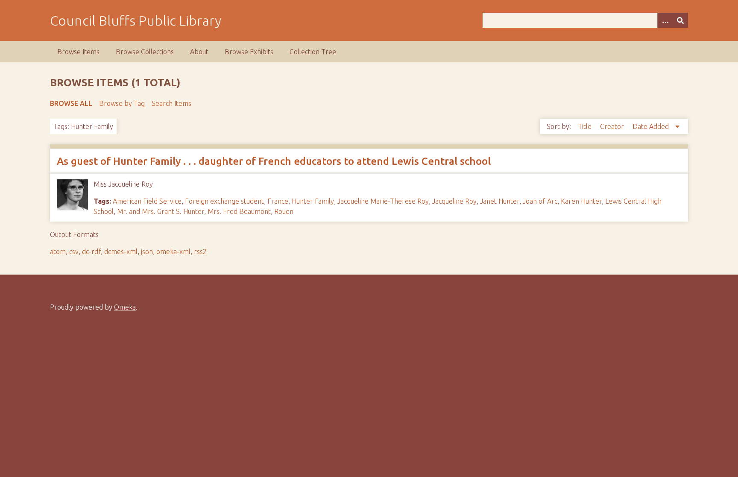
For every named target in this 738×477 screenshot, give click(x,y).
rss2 (200, 251)
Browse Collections (145, 52)
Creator (613, 126)
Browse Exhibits (249, 52)
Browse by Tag (122, 103)
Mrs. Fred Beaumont (239, 211)
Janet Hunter (499, 201)
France (277, 201)
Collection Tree (313, 52)
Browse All (71, 103)
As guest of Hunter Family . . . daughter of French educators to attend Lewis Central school (274, 161)
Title (585, 126)
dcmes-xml (121, 251)
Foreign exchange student (224, 201)
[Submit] (680, 20)
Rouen (283, 211)
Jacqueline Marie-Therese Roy (383, 201)
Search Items (171, 103)
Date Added (652, 126)
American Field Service (147, 201)
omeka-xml (173, 251)
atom (58, 251)
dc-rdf (91, 251)
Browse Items (78, 52)
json (147, 251)
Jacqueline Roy (454, 201)
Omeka (125, 307)
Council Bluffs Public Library (135, 20)
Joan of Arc (540, 201)
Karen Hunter (581, 201)
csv (74, 251)
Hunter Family (313, 201)
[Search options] (665, 20)
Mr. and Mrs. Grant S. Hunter (160, 211)
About (199, 52)
